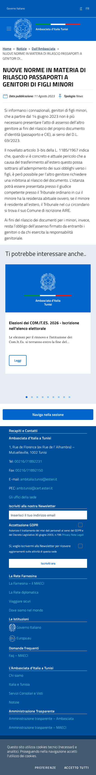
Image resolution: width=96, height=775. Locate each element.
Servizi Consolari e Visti (26, 693)
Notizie (22, 48)
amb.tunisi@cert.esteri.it (35, 488)
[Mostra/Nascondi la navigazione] (9, 28)
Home (7, 48)
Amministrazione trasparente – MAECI (37, 727)
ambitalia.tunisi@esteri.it (38, 479)
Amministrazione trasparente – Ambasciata (41, 718)
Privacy (66, 535)
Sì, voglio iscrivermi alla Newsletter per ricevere (40, 545)
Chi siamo (16, 675)
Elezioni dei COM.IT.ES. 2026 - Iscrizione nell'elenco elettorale (44, 325)
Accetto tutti (76, 767)
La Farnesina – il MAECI (26, 583)
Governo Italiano (16, 8)
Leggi (20, 360)
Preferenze (45, 767)
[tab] (26, 397)
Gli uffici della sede (22, 497)
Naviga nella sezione (48, 414)
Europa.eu (23, 638)
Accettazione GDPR (23, 525)
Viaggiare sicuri (20, 601)
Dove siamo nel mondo (26, 610)
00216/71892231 (28, 461)
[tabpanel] (48, 328)
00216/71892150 (29, 470)
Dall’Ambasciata (43, 48)
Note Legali (77, 535)
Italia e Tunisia (19, 684)
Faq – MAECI (18, 655)
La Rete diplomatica (23, 592)
